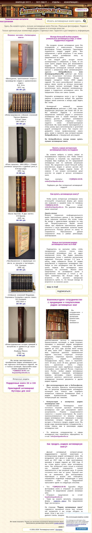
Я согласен (81, 529)
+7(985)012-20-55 (81, 10)
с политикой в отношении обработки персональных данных (76, 525)
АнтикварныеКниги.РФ (54, 74)
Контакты (59, 529)
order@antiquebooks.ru (54, 181)
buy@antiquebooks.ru (21, 373)
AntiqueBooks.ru (65, 72)
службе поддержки (60, 523)
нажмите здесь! (60, 501)
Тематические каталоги (16, 19)
